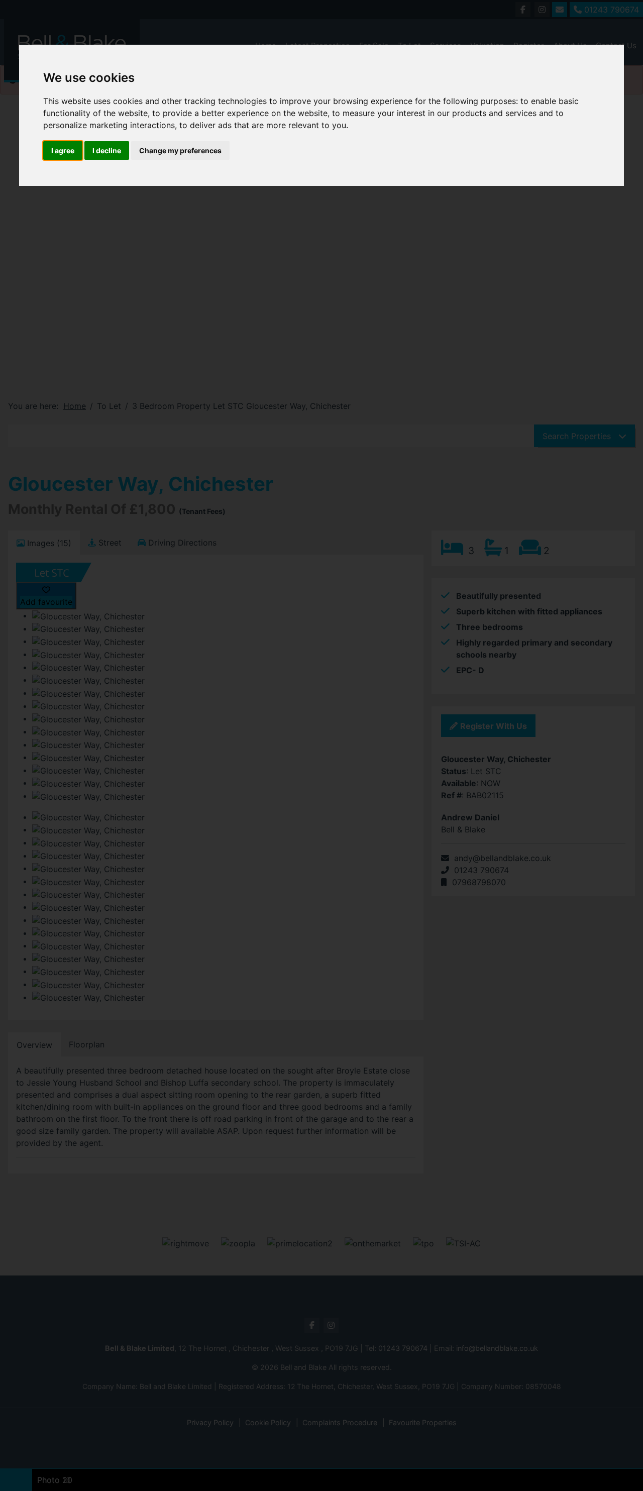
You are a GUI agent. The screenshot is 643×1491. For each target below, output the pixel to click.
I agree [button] (62, 150)
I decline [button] (106, 150)
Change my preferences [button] (180, 150)
